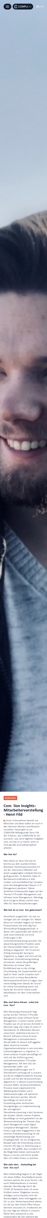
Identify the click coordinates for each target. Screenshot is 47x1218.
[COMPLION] (23, 7)
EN (41, 6)
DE (37, 6)
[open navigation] (7, 7)
